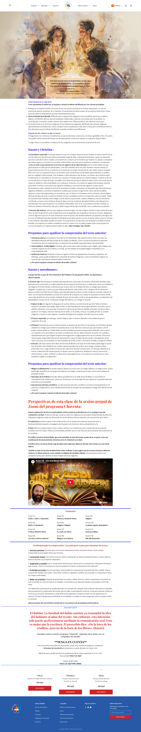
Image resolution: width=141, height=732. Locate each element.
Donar (95, 6)
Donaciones (63, 722)
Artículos (38, 714)
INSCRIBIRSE (39, 688)
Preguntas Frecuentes (42, 718)
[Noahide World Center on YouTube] (88, 707)
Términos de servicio (66, 718)
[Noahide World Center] (16, 709)
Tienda (37, 711)
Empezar (34, 6)
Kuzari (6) (60, 523)
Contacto (38, 722)
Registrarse (120, 717)
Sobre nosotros (83, 6)
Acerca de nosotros (41, 707)
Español (118, 6)
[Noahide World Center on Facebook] (85, 707)
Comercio (55, 6)
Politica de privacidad (67, 714)
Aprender (44, 6)
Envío (61, 711)
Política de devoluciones (67, 707)
